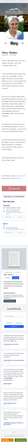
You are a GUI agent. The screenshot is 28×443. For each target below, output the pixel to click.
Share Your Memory (10, 301)
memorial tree (20, 176)
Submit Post (14, 326)
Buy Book (15, 277)
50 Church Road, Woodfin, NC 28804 (15, 229)
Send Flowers (19, 232)
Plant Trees (19, 217)
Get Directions (8, 217)
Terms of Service (18, 436)
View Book (7, 277)
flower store (19, 178)
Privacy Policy (10, 436)
